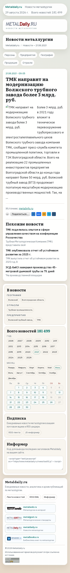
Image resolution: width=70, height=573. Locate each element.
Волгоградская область (33, 300)
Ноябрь (52, 373)
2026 (29, 357)
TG (49, 214)
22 (18, 402)
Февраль (22, 367)
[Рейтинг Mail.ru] (12, 560)
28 (10, 407)
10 (35, 392)
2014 (27, 346)
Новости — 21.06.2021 (35, 45)
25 (43, 402)
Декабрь (12, 378)
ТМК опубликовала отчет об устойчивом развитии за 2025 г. (32, 252)
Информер (49, 496)
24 (35, 402)
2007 (19, 340)
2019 (19, 352)
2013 (19, 346)
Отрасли (27, 62)
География (47, 55)
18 (43, 397)
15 (19, 397)
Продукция (11, 62)
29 (18, 407)
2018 (10, 352)
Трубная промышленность (20, 310)
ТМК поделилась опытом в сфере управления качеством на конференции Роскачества (32, 233)
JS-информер (32, 432)
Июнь (57, 367)
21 (11, 402)
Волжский (13, 300)
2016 (44, 346)
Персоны (10, 55)
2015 (36, 346)
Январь (11, 367)
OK (44, 214)
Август (19, 373)
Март (31, 367)
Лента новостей (16, 496)
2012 (10, 346)
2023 (54, 352)
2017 (52, 346)
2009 (38, 340)
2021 (36, 352)
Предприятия (27, 55)
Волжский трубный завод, (20, 320)
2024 (11, 357)
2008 (29, 340)
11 (43, 392)
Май (50, 367)
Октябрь (42, 373)
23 (27, 402)
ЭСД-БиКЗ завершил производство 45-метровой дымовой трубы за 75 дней (31, 269)
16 (27, 397)
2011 (55, 340)
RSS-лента (14, 432)
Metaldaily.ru (12, 45)
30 (27, 407)
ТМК (39, 320)
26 (51, 402)
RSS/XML (34, 496)
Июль (10, 373)
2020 (27, 352)
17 (35, 397)
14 (11, 397)
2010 (47, 340)
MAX (38, 214)
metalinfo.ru (26, 208)
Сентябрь (30, 373)
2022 (45, 352)
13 (59, 392)
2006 (11, 340)
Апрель (41, 367)
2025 (19, 357)
